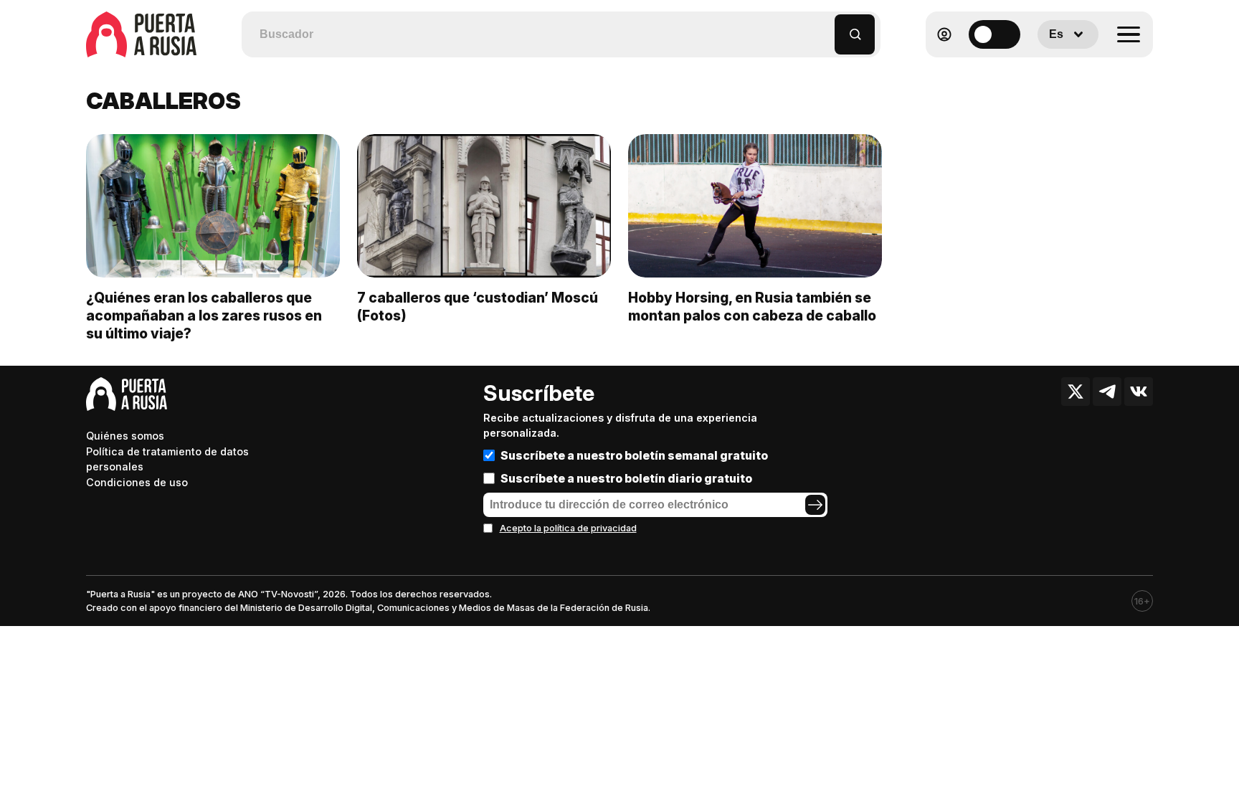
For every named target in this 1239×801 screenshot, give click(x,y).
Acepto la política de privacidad (568, 528)
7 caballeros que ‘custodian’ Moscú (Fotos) (477, 306)
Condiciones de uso (137, 482)
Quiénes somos (125, 436)
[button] (824, 27)
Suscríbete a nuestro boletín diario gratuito (626, 478)
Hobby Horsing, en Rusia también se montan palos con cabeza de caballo (752, 306)
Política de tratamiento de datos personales (167, 459)
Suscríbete (538, 393)
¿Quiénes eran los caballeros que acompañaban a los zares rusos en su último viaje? (204, 315)
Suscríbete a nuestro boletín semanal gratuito (634, 455)
